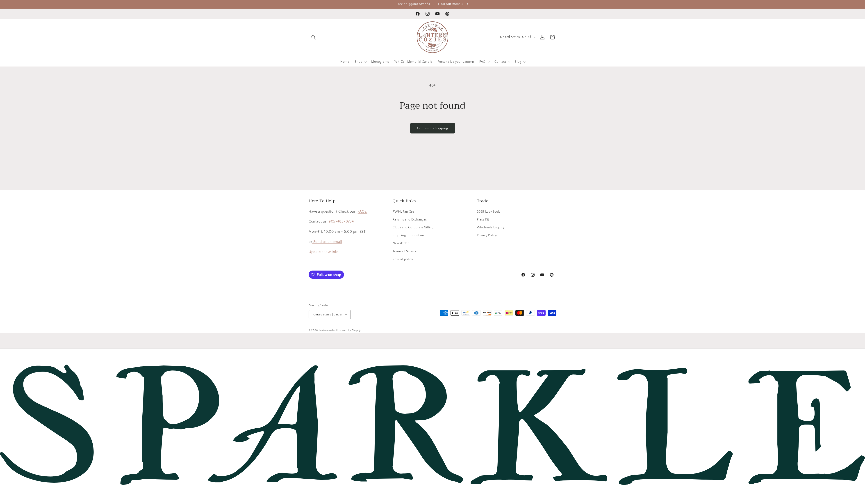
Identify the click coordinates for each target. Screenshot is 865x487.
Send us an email (327, 242)
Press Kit (483, 219)
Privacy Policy (487, 235)
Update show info (324, 252)
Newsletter (401, 243)
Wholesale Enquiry (491, 227)
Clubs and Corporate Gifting (413, 227)
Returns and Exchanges (410, 219)
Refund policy (403, 259)
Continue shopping (432, 128)
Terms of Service (405, 251)
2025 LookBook (488, 212)
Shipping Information (408, 235)
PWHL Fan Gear (404, 212)
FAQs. (362, 211)
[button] (314, 37)
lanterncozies (327, 330)
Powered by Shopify (348, 330)
